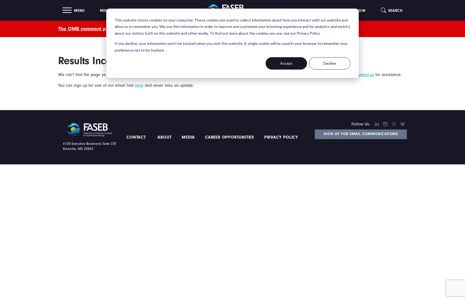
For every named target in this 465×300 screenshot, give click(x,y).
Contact (136, 137)
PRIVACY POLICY (281, 137)
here (139, 85)
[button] (73, 10)
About (164, 137)
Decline (329, 63)
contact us (365, 74)
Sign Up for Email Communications (361, 134)
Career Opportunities (228, 137)
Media (188, 137)
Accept (286, 63)
